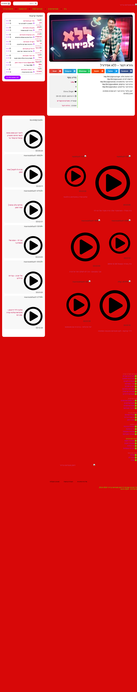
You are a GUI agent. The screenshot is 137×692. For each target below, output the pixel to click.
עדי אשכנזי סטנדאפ (27, 69)
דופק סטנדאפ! (132, 453)
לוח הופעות (23, 9)
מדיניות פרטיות (82, 481)
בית (65, 9)
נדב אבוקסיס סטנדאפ (27, 35)
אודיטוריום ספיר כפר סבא (24, 51)
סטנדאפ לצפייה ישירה (130, 374)
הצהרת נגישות (68, 481)
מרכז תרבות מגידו (27, 72)
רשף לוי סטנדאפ (28, 42)
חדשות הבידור (8, 9)
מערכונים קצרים (63, 101)
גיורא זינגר (66, 105)
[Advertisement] (91, 133)
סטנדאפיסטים (53, 9)
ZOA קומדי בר (28, 65)
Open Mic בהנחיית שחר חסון (24, 62)
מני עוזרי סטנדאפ (28, 55)
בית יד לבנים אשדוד (26, 30)
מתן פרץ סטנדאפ (28, 28)
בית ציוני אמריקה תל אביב (24, 44)
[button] (91, 38)
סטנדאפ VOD (37, 9)
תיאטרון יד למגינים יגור (25, 23)
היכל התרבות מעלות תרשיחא (23, 37)
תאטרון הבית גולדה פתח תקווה (23, 58)
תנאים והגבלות (55, 481)
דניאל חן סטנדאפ (28, 48)
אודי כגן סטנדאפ (28, 21)
